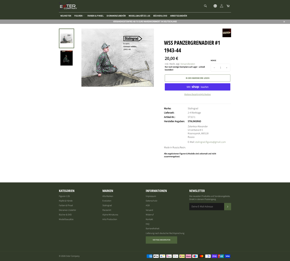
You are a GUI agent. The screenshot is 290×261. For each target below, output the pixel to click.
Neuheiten (65, 15)
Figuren (78, 15)
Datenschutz (151, 200)
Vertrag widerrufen (161, 240)
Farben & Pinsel (95, 15)
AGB (148, 205)
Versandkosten (187, 64)
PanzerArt (106, 210)
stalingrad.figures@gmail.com (210, 142)
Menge (213, 60)
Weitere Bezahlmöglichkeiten (197, 94)
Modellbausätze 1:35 (139, 15)
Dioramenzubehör (116, 15)
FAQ (147, 224)
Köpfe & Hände (65, 200)
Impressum (151, 196)
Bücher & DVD (160, 15)
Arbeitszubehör (178, 15)
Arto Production (109, 219)
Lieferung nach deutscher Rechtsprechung (165, 233)
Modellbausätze (66, 219)
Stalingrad (107, 205)
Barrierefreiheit (152, 228)
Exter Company (73, 256)
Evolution (106, 200)
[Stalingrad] (226, 36)
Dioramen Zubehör (67, 210)
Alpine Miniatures (110, 214)
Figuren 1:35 (64, 196)
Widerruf (150, 214)
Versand (149, 210)
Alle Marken (107, 196)
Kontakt (149, 219)
